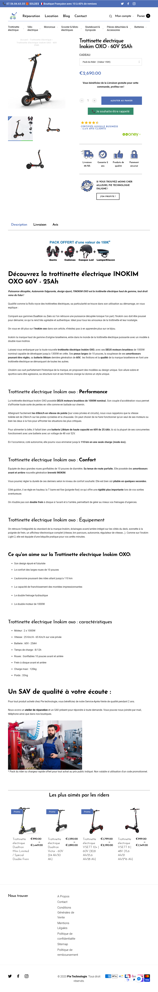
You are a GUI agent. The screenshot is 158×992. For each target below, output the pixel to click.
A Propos (63, 896)
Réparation (31, 16)
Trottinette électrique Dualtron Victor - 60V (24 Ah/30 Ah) (55, 849)
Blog (66, 16)
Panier (143, 16)
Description (19, 225)
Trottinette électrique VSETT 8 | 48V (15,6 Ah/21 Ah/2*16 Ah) (125, 849)
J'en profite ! (108, 196)
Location (51, 16)
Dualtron (38, 316)
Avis (55, 225)
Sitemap (62, 944)
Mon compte (123, 16)
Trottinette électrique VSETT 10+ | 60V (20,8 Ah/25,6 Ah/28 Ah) (91, 849)
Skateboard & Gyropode (92, 28)
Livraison (39, 225)
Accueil (24, 40)
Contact (81, 16)
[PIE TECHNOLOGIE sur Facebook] (128, 3)
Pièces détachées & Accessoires (117, 28)
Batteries (139, 27)
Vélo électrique (32, 28)
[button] (138, 978)
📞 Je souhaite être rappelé (110, 111)
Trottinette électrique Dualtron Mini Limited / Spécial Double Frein (21, 849)
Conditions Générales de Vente (65, 912)
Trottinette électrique (13, 28)
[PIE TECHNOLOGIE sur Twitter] (122, 3)
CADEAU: (85, 54)
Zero (49, 316)
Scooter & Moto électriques (69, 28)
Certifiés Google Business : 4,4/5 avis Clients (100, 128)
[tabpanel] (36, 79)
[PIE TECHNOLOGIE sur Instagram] (134, 3)
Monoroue (49, 27)
